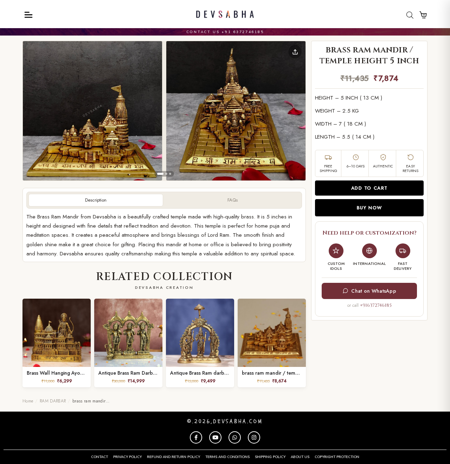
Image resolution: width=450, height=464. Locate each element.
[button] (92, 111)
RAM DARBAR (53, 401)
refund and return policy (173, 457)
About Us (300, 457)
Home (27, 401)
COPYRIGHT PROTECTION (337, 457)
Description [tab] (96, 200)
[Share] (295, 51)
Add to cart (369, 188)
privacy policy (127, 457)
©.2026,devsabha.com (225, 421)
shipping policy (270, 457)
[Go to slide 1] (160, 174)
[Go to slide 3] (170, 174)
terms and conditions (227, 457)
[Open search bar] (409, 15)
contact (99, 457)
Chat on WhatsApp (373, 290)
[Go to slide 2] (166, 174)
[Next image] (295, 111)
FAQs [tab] (232, 200)
